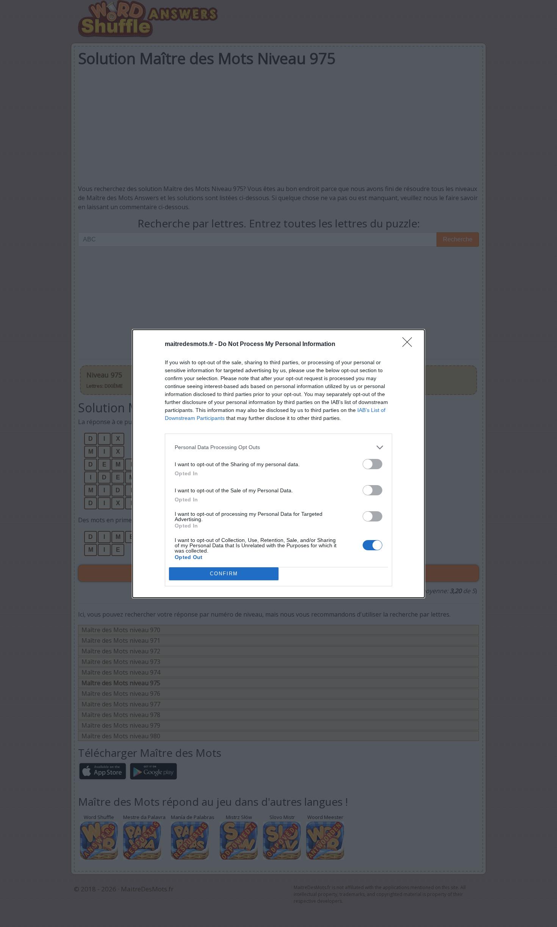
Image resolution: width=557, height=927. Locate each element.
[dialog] (278, 464)
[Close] (409, 344)
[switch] (372, 464)
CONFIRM (224, 573)
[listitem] (278, 447)
